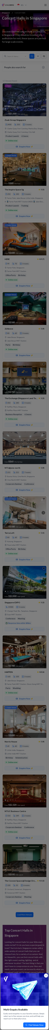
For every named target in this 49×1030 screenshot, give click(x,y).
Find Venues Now (36, 1025)
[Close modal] (46, 976)
